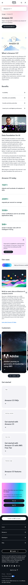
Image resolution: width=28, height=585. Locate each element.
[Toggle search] (21, 2)
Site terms (9, 574)
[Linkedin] (7, 566)
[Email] (19, 566)
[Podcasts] (16, 566)
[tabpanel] (14, 296)
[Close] (23, 240)
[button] (7, 8)
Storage (3, 14)
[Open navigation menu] (2, 2)
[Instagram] (9, 566)
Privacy (3, 574)
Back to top (13, 570)
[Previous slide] (9, 375)
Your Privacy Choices (6, 576)
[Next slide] (18, 375)
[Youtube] (14, 566)
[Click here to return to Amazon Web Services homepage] (14, 2)
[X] (2, 566)
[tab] (7, 265)
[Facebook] (4, 566)
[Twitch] (12, 566)
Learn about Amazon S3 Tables (9, 322)
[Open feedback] (26, 292)
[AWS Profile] (25, 2)
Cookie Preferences (6, 578)
